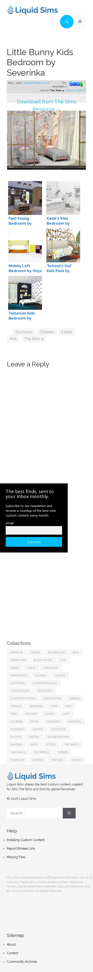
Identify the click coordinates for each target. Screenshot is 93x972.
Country (45, 690)
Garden (36, 706)
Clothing (17, 683)
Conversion (20, 690)
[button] (66, 21)
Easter (66, 332)
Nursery (17, 729)
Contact (12, 953)
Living (49, 714)
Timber (62, 752)
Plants (15, 737)
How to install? (75, 90)
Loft (66, 714)
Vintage (57, 760)
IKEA (68, 706)
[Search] (69, 813)
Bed (76, 652)
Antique (16, 652)
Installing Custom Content (25, 840)
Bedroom (24, 332)
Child (31, 667)
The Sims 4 (33, 338)
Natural (74, 721)
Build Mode (43, 660)
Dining (75, 698)
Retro (34, 737)
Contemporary (45, 683)
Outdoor (58, 729)
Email (10, 523)
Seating (16, 744)
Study (51, 744)
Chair (14, 667)
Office (38, 729)
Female (16, 706)
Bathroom (56, 652)
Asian (35, 652)
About (11, 944)
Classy (59, 675)
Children (47, 332)
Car (63, 660)
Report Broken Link (36, 83)
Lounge (16, 721)
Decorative (52, 698)
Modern (53, 721)
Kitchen (31, 714)
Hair (54, 706)
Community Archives (22, 961)
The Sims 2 (71, 744)
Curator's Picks (22, 698)
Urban (37, 760)
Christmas (18, 675)
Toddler (17, 760)
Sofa (34, 744)
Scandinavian (58, 737)
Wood (76, 760)
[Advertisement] (40, 592)
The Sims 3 (18, 752)
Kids (13, 338)
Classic (40, 675)
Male (35, 721)
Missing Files (16, 857)
